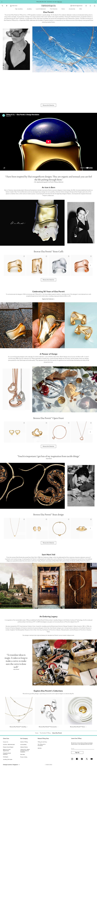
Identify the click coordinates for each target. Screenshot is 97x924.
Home (36, 733)
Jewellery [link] (29, 9)
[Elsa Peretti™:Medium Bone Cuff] (59, 265)
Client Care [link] (14, 5)
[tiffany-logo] (48, 6)
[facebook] (77, 759)
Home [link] (63, 9)
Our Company (24, 738)
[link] (6, 5)
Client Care (6, 738)
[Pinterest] (82, 759)
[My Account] (86, 5)
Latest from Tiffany (76, 738)
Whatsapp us (60, 1)
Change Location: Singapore (10, 764)
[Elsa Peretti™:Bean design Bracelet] (59, 528)
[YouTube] (92, 759)
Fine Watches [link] (53, 9)
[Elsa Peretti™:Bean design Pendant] (15, 528)
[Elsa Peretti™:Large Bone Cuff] (37, 265)
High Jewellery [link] (19, 9)
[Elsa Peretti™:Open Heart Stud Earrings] (15, 431)
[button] (2, 5)
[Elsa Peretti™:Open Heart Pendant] (81, 431)
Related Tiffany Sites (43, 738)
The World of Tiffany (45, 733)
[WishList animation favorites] (90, 5)
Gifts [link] (80, 9)
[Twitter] (87, 759)
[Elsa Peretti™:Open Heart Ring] (37, 431)
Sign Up (77, 752)
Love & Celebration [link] (41, 9)
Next (90, 265)
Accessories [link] (72, 9)
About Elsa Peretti (57, 733)
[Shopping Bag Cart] (94, 5)
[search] (2, 5)
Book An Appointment (77, 5)
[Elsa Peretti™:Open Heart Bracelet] (59, 431)
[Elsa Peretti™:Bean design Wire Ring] (81, 528)
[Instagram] (72, 759)
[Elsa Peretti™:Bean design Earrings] (37, 528)
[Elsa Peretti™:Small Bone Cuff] (15, 265)
